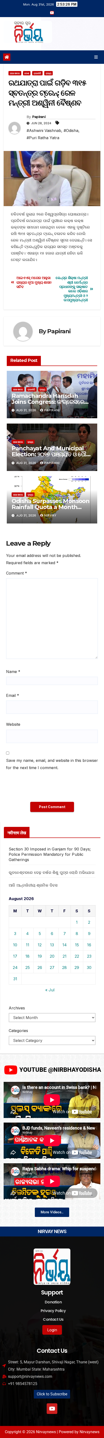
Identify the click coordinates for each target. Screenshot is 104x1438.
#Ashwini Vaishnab (44, 130)
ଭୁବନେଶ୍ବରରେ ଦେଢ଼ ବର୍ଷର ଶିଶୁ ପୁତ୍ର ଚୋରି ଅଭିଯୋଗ (51, 872)
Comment (16, 573)
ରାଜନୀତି (37, 73)
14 (64, 944)
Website (13, 724)
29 (76, 967)
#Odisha (71, 130)
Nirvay (50, 515)
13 (52, 944)
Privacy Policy (53, 1311)
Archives (17, 1008)
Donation (53, 1302)
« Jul (49, 989)
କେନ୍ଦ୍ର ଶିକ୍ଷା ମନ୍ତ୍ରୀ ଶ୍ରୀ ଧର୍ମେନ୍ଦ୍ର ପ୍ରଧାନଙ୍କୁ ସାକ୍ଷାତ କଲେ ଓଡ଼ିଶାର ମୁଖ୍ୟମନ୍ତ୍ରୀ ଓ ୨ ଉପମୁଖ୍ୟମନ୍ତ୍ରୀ (72, 289)
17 (15, 956)
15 (77, 944)
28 (64, 967)
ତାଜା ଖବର (15, 73)
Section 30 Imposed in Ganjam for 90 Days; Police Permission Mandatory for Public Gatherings (50, 854)
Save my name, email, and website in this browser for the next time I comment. (52, 764)
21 (65, 956)
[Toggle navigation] (96, 57)
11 (27, 944)
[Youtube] (52, 1408)
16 (89, 944)
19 (40, 956)
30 (89, 967)
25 (27, 967)
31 (15, 978)
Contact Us (53, 1319)
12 (40, 944)
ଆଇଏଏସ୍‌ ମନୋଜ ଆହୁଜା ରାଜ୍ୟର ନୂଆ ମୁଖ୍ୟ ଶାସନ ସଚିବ (34, 282)
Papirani (38, 117)
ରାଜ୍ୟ (48, 73)
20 (52, 956)
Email (12, 695)
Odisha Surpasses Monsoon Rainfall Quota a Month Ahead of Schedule (50, 506)
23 (89, 956)
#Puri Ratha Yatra (43, 137)
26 (39, 967)
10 (15, 944)
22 (77, 956)
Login (52, 1329)
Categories (18, 1030)
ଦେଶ (26, 73)
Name (13, 671)
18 (27, 956)
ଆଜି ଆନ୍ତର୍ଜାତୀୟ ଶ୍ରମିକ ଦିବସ (33, 885)
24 (15, 967)
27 (52, 967)
